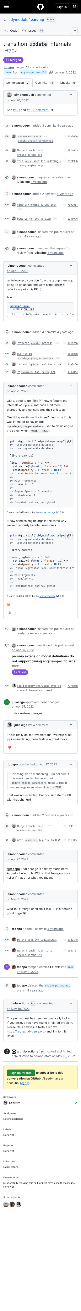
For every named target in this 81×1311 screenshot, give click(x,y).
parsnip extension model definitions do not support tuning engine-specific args (43, 661)
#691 (16, 110)
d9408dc (73, 372)
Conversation (19, 82)
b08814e (73, 939)
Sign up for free (21, 1073)
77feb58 (73, 685)
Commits (46, 82)
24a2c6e (73, 364)
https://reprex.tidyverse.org (26, 1031)
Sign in (24, 1083)
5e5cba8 (73, 353)
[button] (71, 94)
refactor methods (34, 343)
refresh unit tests (36, 364)
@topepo (13, 869)
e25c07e (73, 218)
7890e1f (73, 204)
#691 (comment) (38, 110)
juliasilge (18, 702)
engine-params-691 (33, 72)
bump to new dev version (34, 218)
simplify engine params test (36, 204)
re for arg (36, 372)
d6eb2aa (73, 343)
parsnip (37, 19)
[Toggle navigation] (6, 6)
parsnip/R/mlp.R (20, 305)
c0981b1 (73, 826)
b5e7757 (73, 950)
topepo (9, 67)
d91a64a (73, 150)
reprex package (47, 512)
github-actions (18, 1003)
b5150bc (73, 840)
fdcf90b (73, 161)
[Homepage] (40, 6)
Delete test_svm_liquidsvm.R (36, 939)
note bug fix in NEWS (39, 840)
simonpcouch (24, 94)
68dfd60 (29, 309)
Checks (69, 82)
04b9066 (73, 136)
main (8, 72)
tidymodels (18, 19)
